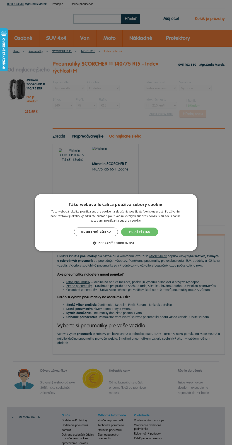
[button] (116, 243)
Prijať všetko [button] (139, 232)
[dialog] (116, 222)
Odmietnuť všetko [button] (96, 232)
